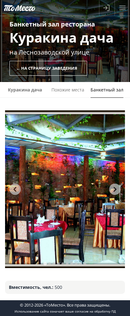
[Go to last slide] (15, 189)
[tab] (45, 263)
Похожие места (67, 90)
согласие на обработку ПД (95, 311)
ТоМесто (19, 8)
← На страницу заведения (46, 68)
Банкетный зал (107, 90)
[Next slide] (115, 189)
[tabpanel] (65, 189)
